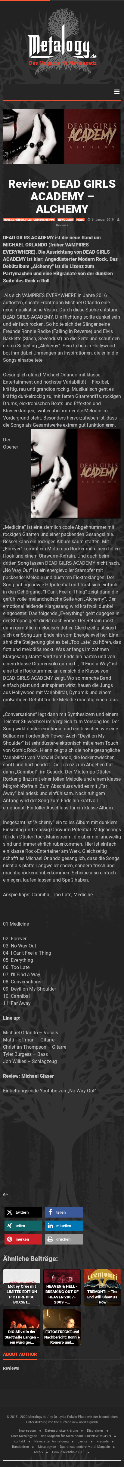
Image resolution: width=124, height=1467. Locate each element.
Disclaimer (95, 1431)
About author (20, 1354)
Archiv (38, 1452)
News (80, 219)
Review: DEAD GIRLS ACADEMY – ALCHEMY (62, 196)
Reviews (62, 225)
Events (83, 1441)
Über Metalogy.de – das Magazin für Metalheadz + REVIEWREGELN (61, 1436)
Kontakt (19, 1441)
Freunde (103, 1441)
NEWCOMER (65, 219)
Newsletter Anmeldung (51, 1441)
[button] (23, 1212)
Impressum (27, 1431)
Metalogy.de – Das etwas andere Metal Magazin (74, 1447)
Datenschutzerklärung (61, 1431)
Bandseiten (20, 1447)
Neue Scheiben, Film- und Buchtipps (29, 219)
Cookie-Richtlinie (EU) (68, 1452)
